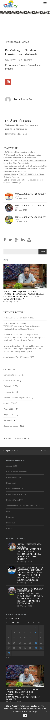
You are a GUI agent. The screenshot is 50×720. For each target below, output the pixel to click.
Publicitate (10, 523)
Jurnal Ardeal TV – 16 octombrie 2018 (23, 506)
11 (14, 638)
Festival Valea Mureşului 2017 (16, 397)
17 (9, 643)
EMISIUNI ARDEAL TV (16, 494)
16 (41, 638)
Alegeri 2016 (11, 466)
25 (14, 648)
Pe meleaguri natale (17, 42)
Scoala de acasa (10, 426)
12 (20, 638)
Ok (25, 715)
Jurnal (6, 403)
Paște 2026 (8, 414)
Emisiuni (7, 386)
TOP (45, 451)
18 (14, 643)
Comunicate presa (11, 375)
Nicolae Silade (9, 174)
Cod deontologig (13, 477)
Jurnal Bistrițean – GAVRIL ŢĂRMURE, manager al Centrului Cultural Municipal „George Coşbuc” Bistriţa (21, 326)
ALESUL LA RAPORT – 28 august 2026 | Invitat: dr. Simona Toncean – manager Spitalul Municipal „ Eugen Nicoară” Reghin (23, 337)
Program (10, 517)
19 (20, 643)
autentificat (23, 125)
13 (25, 638)
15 (36, 638)
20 (25, 643)
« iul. (8, 657)
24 (9, 648)
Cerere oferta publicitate (17, 472)
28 (30, 648)
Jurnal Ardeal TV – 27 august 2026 (18, 357)
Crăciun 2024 (9, 380)
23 (41, 643)
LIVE (8, 511)
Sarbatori (7, 420)
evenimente (8, 392)
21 (30, 643)
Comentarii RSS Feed (16, 134)
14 (30, 638)
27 (25, 648)
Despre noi (11, 483)
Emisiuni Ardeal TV (14, 489)
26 (20, 648)
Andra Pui (26, 99)
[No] (46, 711)
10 (9, 638)
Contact (9, 528)
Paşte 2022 (8, 409)
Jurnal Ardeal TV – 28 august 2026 (18, 318)
